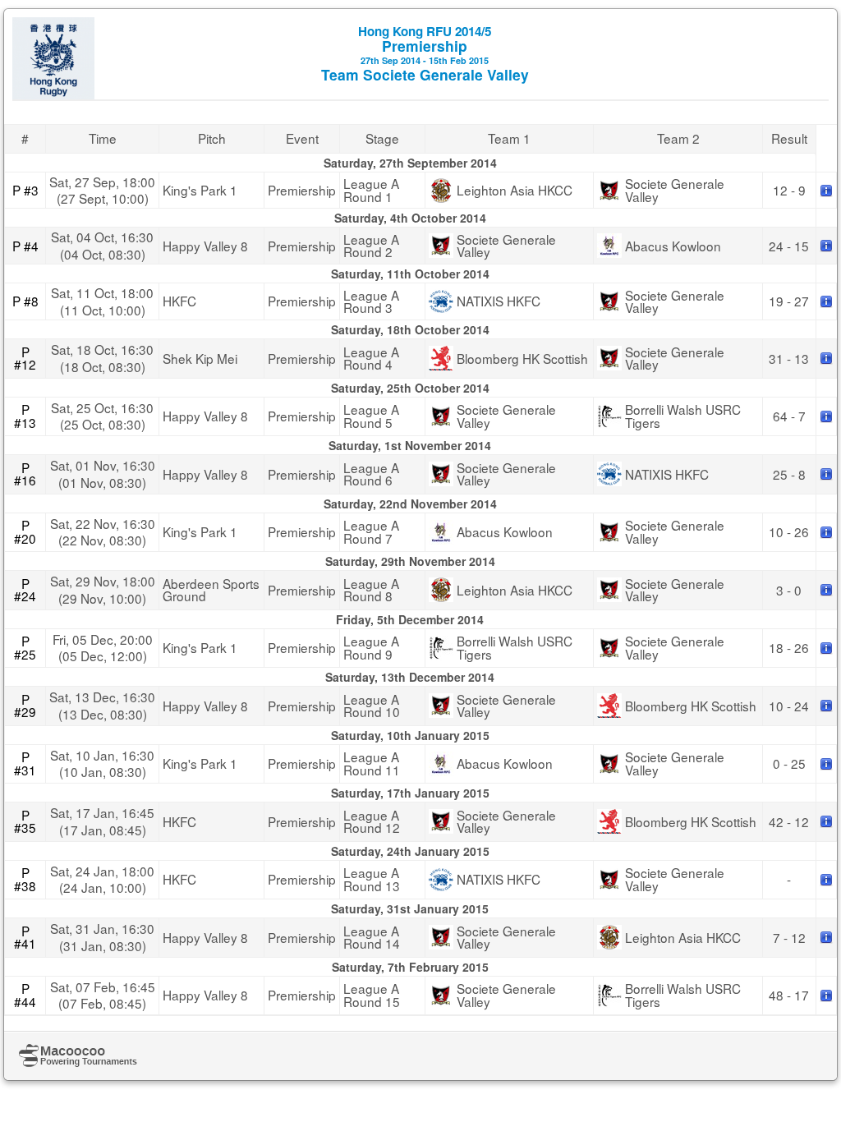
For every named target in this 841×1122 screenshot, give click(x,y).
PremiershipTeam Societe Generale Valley (425, 53)
